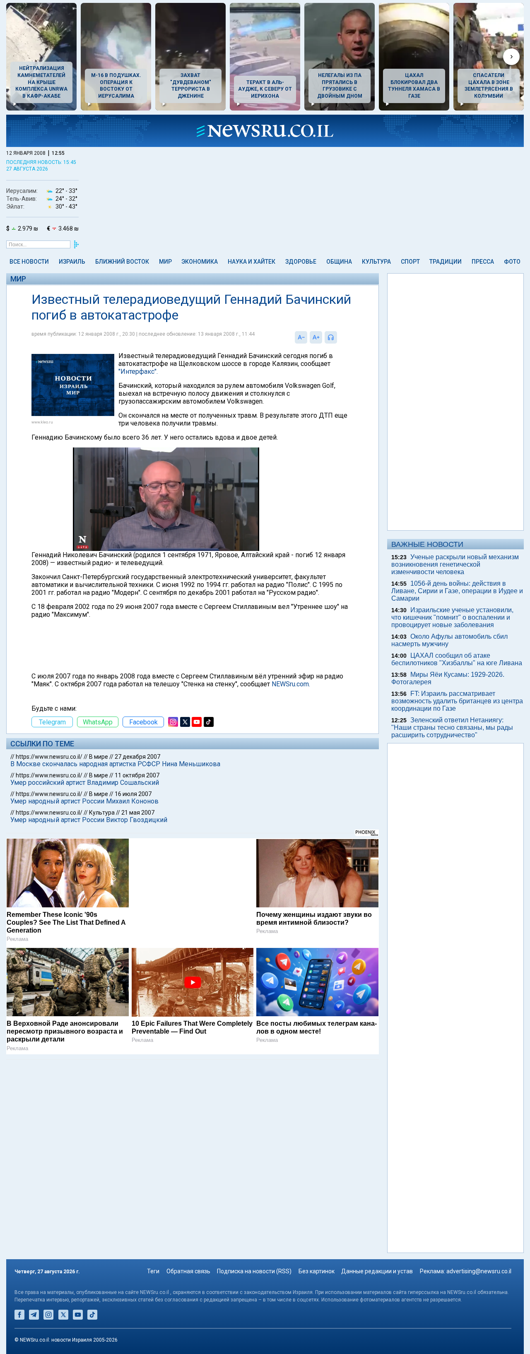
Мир (165, 261)
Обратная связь (188, 1271)
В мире (98, 756)
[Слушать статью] (339, 337)
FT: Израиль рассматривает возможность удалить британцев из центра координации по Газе (457, 701)
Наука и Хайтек (251, 261)
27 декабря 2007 (137, 756)
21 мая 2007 (137, 812)
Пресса (483, 261)
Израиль (72, 261)
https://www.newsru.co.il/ (49, 756)
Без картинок (317, 1271)
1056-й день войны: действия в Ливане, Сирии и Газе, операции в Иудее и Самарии (457, 591)
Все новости (29, 261)
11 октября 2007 (137, 775)
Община (339, 261)
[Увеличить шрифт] (316, 337)
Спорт (410, 261)
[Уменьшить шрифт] (301, 337)
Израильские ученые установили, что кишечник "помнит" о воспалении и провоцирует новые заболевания (452, 617)
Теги (153, 1271)
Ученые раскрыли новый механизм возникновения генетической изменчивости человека (455, 564)
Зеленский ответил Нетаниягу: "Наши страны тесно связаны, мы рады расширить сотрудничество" (452, 727)
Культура (376, 261)
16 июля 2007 (133, 794)
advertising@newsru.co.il (478, 1271)
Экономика (199, 261)
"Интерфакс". (138, 371)
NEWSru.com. (291, 684)
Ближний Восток (122, 261)
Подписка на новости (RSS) (254, 1271)
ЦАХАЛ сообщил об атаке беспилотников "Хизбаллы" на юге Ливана (456, 659)
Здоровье (300, 261)
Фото (512, 261)
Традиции (445, 261)
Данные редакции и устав (377, 1271)
